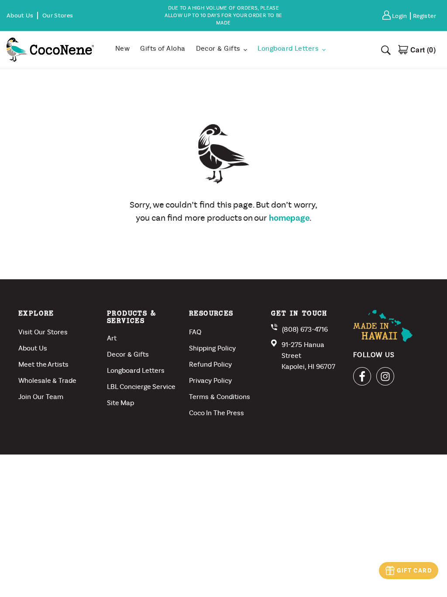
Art (112, 338)
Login (401, 16)
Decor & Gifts (128, 354)
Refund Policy (210, 364)
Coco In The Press (216, 413)
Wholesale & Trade (47, 380)
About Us (32, 348)
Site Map (120, 403)
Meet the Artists (43, 364)
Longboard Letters (136, 370)
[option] (223, 15)
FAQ (195, 332)
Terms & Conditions (219, 396)
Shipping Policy (212, 348)
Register (424, 16)
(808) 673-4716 (305, 329)
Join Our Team (40, 396)
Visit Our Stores (43, 332)
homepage (289, 217)
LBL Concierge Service (141, 386)
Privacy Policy (210, 380)
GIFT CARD (414, 570)
